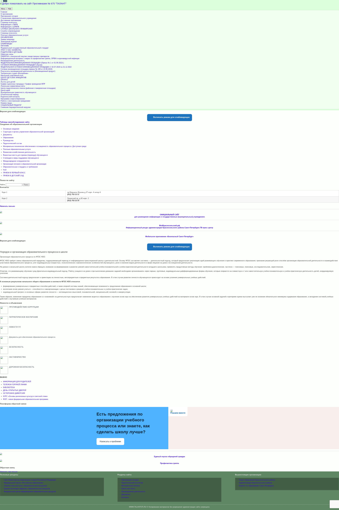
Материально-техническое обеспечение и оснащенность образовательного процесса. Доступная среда (44, 146)
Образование (8, 138)
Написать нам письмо (8, 472)
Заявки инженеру (7, 39)
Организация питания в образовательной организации (24, 164)
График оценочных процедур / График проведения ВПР (23, 84)
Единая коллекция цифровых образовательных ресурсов (27, 489)
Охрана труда (6, 103)
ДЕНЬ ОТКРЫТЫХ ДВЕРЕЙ (14, 390)
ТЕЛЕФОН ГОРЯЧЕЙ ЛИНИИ (15, 384)
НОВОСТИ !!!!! (15, 327)
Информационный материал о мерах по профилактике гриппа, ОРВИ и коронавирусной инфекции (40, 58)
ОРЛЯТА (4, 80)
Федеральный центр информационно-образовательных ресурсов (30, 492)
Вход (5, 1)
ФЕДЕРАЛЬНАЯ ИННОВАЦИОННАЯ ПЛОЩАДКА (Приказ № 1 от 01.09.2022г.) (32, 63)
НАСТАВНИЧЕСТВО (17, 357)
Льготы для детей (8, 82)
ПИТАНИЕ (5, 46)
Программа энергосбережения (13, 99)
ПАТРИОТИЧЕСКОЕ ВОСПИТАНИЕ (23, 317)
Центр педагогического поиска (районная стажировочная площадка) (28, 88)
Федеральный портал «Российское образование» (23, 483)
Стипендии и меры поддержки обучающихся (21, 158)
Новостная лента (128, 489)
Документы (7, 135)
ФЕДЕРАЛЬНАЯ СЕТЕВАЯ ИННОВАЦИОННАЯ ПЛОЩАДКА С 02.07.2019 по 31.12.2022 (36, 67)
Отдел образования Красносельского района (257, 480)
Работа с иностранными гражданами (15, 101)
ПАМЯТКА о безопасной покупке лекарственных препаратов (25, 56)
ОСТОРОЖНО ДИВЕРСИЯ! (14, 393)
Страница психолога (9, 22)
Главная (4, 12)
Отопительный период (10, 95)
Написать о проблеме (110, 441)
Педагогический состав (12, 143)
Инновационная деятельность (13, 61)
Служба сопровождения (10, 31)
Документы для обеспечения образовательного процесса (32, 337)
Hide (9, 9)
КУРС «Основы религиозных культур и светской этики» (25, 396)
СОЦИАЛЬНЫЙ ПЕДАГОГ (11, 105)
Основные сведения (11, 129)
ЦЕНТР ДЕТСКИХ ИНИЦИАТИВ (13, 78)
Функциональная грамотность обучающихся (18, 92)
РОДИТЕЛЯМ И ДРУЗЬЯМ (11, 52)
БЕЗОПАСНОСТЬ (16, 347)
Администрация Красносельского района (255, 483)
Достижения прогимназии (11, 20)
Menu (3, 9)
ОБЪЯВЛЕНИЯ (7, 37)
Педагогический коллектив (132, 483)
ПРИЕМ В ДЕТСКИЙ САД (13, 176)
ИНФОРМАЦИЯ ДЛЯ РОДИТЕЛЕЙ (17, 382)
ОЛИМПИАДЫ (6, 44)
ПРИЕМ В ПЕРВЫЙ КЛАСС (14, 173)
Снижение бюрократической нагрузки (15, 107)
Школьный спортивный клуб (12, 75)
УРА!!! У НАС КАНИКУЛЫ (11, 50)
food (4, 170)
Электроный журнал (9, 42)
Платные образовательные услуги (14, 35)
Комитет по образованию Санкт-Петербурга (256, 486)
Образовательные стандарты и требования (20, 167)
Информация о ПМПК (9, 25)
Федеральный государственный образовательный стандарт (25, 48)
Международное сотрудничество (16, 161)
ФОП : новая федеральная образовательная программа (25, 399)
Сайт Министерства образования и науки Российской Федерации (30, 480)
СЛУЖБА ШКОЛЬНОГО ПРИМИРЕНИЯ (16, 29)
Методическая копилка (130, 486)
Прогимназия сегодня (9, 16)
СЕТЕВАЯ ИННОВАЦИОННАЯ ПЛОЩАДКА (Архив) (21, 65)
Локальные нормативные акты (13, 86)
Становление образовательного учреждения (18, 18)
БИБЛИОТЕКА (9, 387)
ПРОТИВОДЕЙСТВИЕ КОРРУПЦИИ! (24, 307)
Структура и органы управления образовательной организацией (28, 132)
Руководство (8, 140)
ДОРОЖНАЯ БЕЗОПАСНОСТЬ (21, 367)
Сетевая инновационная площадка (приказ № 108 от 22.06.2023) (26, 69)
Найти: (2, 185)
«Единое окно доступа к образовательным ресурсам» (25, 486)
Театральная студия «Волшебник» (14, 73)
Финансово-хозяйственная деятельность (19, 152)
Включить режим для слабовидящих (171, 117)
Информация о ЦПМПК (10, 27)
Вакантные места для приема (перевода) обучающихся (25, 155)
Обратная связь (7, 54)
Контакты (125, 497)
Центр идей (5, 90)
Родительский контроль (10, 97)
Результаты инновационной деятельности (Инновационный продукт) (28, 71)
